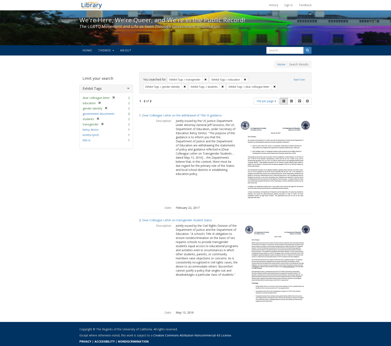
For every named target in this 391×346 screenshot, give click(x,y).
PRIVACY (85, 341)
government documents (98, 114)
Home (87, 50)
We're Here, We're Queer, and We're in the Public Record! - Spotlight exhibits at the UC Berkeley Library (91, 5)
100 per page (265, 101)
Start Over (299, 79)
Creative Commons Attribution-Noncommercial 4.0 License (192, 335)
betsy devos (91, 130)
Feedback (305, 5)
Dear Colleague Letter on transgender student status (177, 220)
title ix (86, 140)
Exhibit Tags (92, 88)
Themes (105, 50)
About (125, 50)
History (273, 5)
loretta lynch (91, 135)
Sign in (288, 5)
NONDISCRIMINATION (133, 341)
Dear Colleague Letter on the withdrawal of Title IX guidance (182, 115)
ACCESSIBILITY (104, 341)
